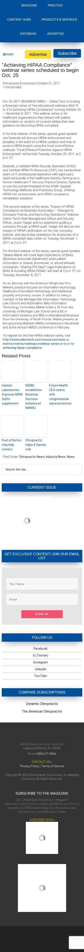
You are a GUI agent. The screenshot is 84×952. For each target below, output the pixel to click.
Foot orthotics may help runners (12, 445)
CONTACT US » (42, 762)
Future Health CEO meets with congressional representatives (60, 394)
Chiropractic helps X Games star (35, 445)
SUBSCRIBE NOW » (42, 820)
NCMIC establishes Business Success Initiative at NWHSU (33, 397)
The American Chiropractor (42, 711)
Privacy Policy (29, 766)
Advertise (38, 54)
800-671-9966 (46, 753)
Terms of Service (52, 766)
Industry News (55, 456)
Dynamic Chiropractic (42, 704)
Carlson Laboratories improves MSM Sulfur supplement (12, 394)
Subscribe (67, 53)
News (71, 456)
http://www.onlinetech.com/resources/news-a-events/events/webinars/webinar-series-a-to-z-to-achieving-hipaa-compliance (39, 343)
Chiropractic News (31, 456)
